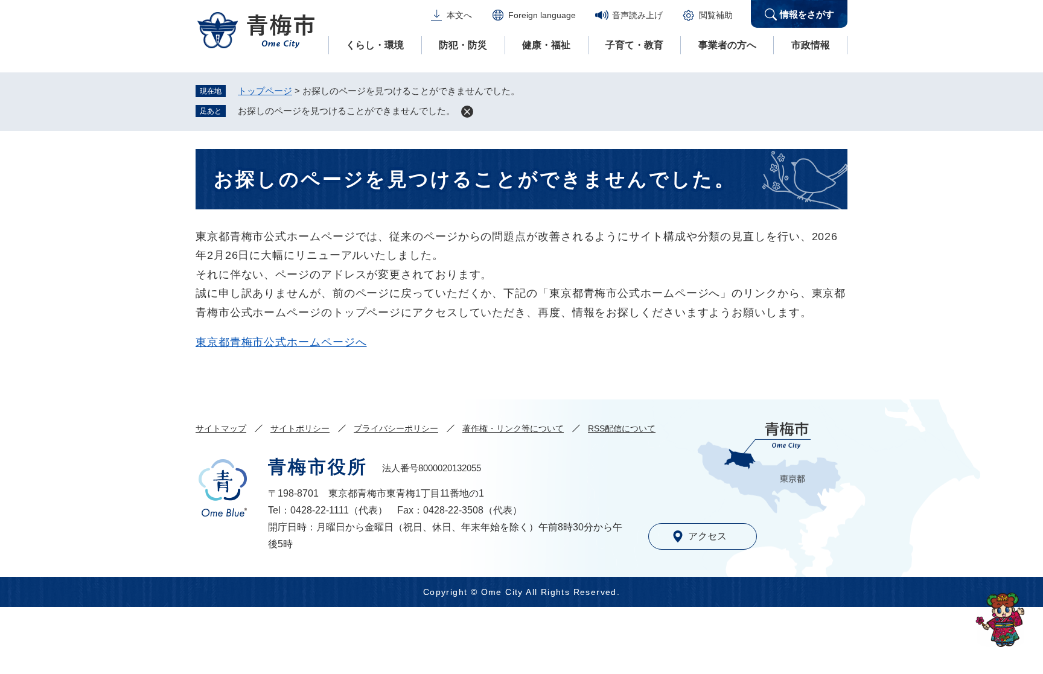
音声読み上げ (637, 15)
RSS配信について (621, 428)
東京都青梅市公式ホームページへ (281, 342)
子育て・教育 (634, 45)
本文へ (459, 15)
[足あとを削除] (467, 111)
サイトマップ (221, 428)
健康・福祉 (546, 45)
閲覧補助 (716, 15)
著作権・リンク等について (513, 428)
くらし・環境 (375, 45)
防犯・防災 (463, 45)
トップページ (265, 91)
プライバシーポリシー (396, 428)
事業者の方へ (727, 45)
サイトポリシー (300, 428)
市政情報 (810, 45)
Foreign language (542, 15)
